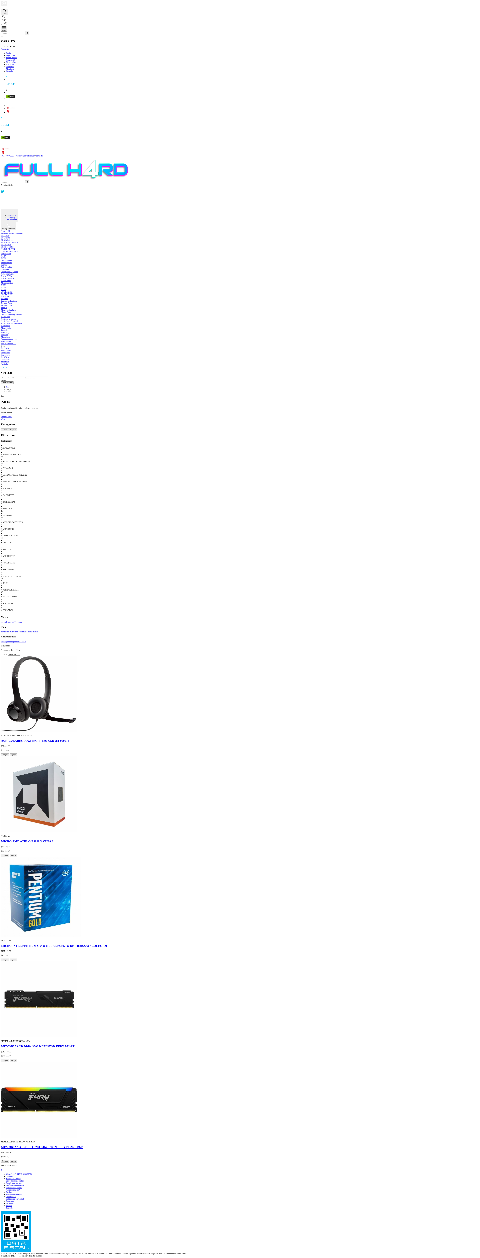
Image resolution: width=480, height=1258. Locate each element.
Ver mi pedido (11, 58)
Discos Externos (7, 278)
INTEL (4, 258)
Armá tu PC (11, 60)
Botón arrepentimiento (15, 1185)
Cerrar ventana (7, 383)
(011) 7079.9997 (7, 156)
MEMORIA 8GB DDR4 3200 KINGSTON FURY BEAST (37, 1046)
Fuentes (4, 265)
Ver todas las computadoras (11, 233)
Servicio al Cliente (13, 1179)
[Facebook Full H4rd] (2, 196)
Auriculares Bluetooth (9, 321)
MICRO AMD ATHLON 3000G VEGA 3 (27, 841)
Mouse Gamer (6, 312)
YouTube (9, 1208)
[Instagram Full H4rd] (2, 199)
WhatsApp (19, 1174)
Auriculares (5, 317)
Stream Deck (6, 341)
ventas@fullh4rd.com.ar (25, 156)
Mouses (4, 308)
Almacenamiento (7, 274)
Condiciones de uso (14, 1183)
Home (8, 387)
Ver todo (9, 71)
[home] (4, 8)
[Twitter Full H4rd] (2, 192)
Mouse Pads (6, 328)
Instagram (10, 1201)
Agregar (13, 755)
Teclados (4, 299)
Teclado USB (6, 305)
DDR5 (3, 290)
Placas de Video (7, 247)
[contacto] (4, 25)
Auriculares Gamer (8, 319)
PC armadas (11, 62)
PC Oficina (5, 238)
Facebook (10, 1203)
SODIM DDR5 (7, 294)
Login (8, 53)
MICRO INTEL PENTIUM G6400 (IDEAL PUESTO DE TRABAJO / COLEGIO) (54, 945)
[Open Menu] (4, 28)
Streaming (5, 332)
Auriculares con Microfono (11, 323)
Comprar (5, 755)
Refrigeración (6, 267)
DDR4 (3, 287)
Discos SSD (6, 281)
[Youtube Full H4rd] (3, 203)
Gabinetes (5, 269)
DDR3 (3, 285)
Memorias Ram (7, 283)
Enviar (3, 380)
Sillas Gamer (6, 350)
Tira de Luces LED (8, 344)
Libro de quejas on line (15, 1181)
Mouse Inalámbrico (8, 310)
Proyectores (5, 355)
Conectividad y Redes (9, 272)
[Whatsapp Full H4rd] (2, 189)
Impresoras (5, 353)
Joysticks (4, 330)
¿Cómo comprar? (13, 1190)
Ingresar (12, 217)
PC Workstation (7, 240)
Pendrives (5, 348)
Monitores (10, 69)
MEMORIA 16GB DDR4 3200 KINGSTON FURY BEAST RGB (42, 1147)
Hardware (10, 64)
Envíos (9, 1192)
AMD (3, 256)
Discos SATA (6, 276)
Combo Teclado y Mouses (11, 314)
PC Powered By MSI (9, 242)
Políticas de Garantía (14, 1188)
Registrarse (10, 55)
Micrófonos (5, 337)
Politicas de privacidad (15, 1199)
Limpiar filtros (6, 417)
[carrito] (3, 19)
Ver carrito (5, 49)
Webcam (4, 335)
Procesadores (6, 254)
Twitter (9, 1206)
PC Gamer (5, 235)
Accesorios (5, 326)
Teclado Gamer (7, 303)
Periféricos (10, 67)
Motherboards (6, 263)
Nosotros (9, 1176)
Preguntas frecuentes (14, 1194)
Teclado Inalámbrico (9, 301)
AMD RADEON (8, 249)
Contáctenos (11, 1197)
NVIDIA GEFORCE (9, 251)
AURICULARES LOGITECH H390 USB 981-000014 (35, 740)
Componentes (6, 260)
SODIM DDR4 (7, 292)
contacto (39, 156)
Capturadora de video (9, 339)
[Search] (4, 12)
